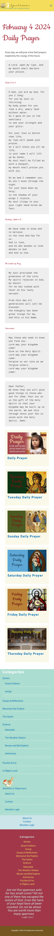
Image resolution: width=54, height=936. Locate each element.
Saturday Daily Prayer (25, 575)
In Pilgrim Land (10, 770)
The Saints (8, 716)
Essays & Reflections (13, 700)
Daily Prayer (18, 458)
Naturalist (10, 729)
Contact (9, 801)
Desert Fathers (12, 683)
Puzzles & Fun (9, 763)
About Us (9, 793)
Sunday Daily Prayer (24, 536)
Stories (6, 678)
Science (6, 724)
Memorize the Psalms (13, 708)
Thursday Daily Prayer (26, 654)
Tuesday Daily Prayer (25, 497)
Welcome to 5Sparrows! (14, 788)
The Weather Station (15, 737)
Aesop (8, 691)
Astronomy (10, 753)
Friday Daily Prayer (23, 614)
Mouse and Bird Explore (17, 745)
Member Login (12, 809)
